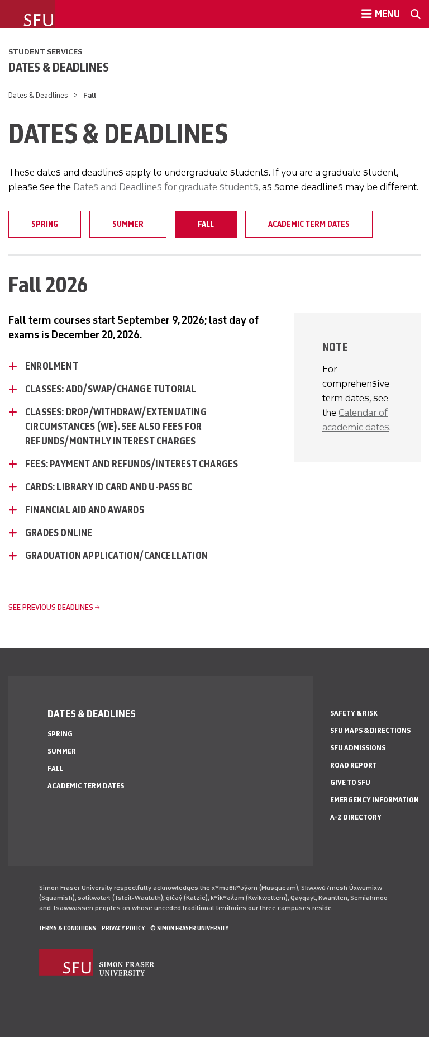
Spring (44, 224)
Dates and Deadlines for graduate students (165, 187)
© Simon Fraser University (189, 928)
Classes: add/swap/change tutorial (111, 389)
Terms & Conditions (67, 928)
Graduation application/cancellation (116, 556)
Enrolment (51, 366)
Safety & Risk (354, 713)
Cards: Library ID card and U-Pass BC (108, 487)
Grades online (59, 533)
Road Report (353, 765)
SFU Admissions (357, 747)
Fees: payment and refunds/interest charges (131, 464)
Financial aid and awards (84, 510)
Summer (128, 224)
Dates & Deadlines (58, 67)
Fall (206, 224)
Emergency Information (374, 799)
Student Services (45, 51)
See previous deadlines (50, 607)
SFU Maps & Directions (370, 730)
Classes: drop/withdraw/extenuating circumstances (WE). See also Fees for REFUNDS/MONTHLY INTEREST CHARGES (116, 426)
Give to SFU (350, 782)
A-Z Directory (356, 817)
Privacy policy (123, 928)
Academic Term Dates (309, 224)
